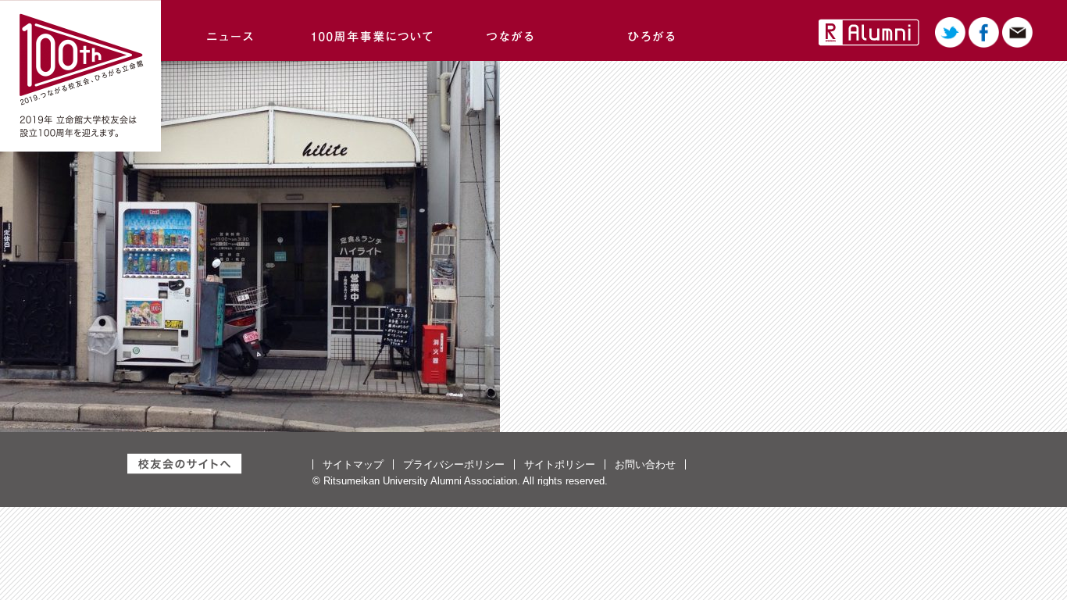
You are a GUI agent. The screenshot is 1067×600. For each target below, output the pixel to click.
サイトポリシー (559, 464)
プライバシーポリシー (454, 464)
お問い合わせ (645, 464)
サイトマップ (353, 464)
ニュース (231, 30)
